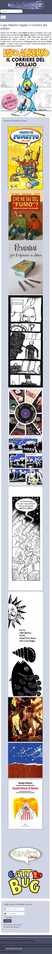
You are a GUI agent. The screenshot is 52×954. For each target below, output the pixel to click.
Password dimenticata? (12, 927)
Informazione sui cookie (14, 948)
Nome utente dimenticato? (13, 925)
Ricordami (8, 917)
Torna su (49, 952)
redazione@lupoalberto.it (15, 41)
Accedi (7, 921)
